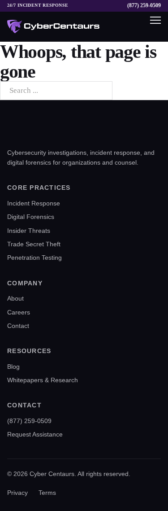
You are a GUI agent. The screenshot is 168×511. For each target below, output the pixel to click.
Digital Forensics (30, 216)
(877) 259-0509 (144, 5)
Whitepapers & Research (42, 380)
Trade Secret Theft (33, 244)
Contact (18, 325)
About (15, 298)
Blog (13, 366)
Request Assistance (35, 434)
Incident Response (33, 203)
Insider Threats (28, 230)
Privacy (17, 492)
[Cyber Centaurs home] (53, 26)
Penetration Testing (34, 257)
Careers (18, 312)
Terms (47, 492)
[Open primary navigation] (151, 26)
